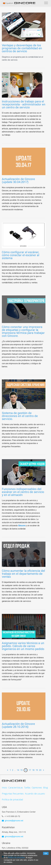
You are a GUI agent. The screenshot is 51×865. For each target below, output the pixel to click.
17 (30, 770)
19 (37, 770)
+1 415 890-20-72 (12, 816)
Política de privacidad (16, 857)
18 (33, 770)
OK (46, 853)
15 (21, 770)
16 (26, 770)
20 (40, 770)
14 (18, 770)
